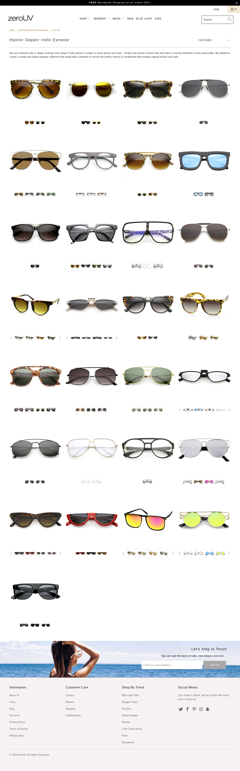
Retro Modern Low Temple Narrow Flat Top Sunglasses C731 (92, 304)
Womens (100, 18)
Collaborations (73, 715)
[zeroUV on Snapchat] (208, 709)
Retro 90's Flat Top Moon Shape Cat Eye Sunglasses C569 (92, 519)
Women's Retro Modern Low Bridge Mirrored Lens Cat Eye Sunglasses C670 (204, 376)
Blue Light (144, 18)
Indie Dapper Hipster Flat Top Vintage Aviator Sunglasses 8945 (35, 89)
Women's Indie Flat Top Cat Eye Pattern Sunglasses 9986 (148, 304)
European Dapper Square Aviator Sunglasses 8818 (148, 89)
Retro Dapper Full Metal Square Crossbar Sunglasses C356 (35, 448)
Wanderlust (128, 742)
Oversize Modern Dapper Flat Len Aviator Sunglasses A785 (204, 89)
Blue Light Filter (130, 695)
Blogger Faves (130, 702)
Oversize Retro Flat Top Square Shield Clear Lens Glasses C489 (148, 232)
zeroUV (22, 754)
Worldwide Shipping (107, 2)
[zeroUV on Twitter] (181, 709)
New (130, 18)
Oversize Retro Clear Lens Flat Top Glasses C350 (92, 448)
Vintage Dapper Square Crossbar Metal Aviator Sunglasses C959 (92, 376)
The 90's (126, 708)
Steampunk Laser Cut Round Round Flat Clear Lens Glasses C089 (204, 519)
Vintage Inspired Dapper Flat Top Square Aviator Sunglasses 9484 (148, 519)
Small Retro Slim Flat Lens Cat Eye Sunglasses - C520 (35, 519)
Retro (125, 735)
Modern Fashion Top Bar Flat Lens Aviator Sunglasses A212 (204, 232)
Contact (70, 695)
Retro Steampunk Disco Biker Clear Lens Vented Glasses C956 (148, 448)
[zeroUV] (21, 18)
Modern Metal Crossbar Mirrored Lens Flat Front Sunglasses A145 (204, 448)
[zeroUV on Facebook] (187, 709)
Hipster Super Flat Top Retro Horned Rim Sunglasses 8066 (35, 591)
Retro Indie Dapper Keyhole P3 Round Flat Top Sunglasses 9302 (92, 89)
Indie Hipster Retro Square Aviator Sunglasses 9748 (35, 376)
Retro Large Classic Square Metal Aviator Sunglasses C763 (148, 376)
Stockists (14, 715)
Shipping (70, 708)
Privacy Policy (17, 722)
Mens (117, 18)
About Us (14, 695)
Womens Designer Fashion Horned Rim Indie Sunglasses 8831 (92, 232)
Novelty (126, 722)
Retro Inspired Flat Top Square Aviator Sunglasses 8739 (35, 232)
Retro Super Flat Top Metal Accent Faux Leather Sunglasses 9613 (204, 304)
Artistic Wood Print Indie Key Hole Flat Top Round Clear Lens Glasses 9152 (92, 160)
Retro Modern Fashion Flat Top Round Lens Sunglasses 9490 (35, 304)
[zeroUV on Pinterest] (194, 709)
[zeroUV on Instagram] (201, 709)
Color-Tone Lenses (132, 728)
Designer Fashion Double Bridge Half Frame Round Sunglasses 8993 (148, 160)
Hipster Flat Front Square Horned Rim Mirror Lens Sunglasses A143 (204, 160)
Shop (84, 18)
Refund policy (16, 735)
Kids (158, 18)
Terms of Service (18, 728)
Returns (70, 702)
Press (12, 702)
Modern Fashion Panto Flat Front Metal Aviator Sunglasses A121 (35, 160)
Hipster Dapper (130, 715)
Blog (11, 708)
